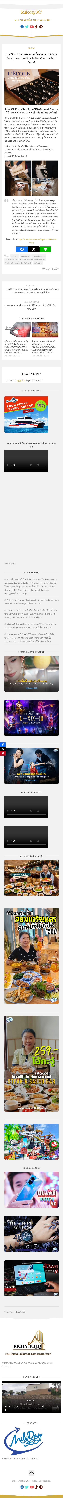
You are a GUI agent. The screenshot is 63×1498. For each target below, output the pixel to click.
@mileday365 (10, 563)
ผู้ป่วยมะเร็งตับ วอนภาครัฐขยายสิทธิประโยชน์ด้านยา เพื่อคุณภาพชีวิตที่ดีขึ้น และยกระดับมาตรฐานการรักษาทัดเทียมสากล (16, 347)
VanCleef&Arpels (38, 256)
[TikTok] (36, 26)
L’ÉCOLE (14, 256)
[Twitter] (27, 26)
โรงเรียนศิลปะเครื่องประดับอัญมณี (18, 263)
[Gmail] (41, 26)
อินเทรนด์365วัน (11, 259)
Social (31, 48)
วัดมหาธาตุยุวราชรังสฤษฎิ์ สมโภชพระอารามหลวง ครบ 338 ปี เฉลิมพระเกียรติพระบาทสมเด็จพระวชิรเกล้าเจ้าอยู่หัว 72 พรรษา (44, 347)
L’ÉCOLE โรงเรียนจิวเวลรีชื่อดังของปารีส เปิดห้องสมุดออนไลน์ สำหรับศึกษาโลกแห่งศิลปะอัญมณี (31, 58)
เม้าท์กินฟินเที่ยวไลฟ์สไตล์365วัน (32, 259)
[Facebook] (22, 26)
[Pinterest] (3, 753)
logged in (21, 380)
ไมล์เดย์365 (38, 263)
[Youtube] (31, 26)
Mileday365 (31, 12)
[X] (3, 749)
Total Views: (10, 1311)
